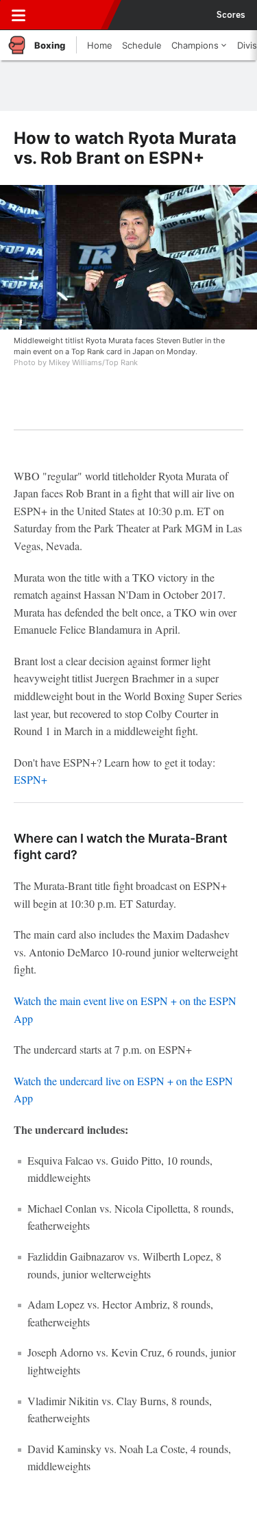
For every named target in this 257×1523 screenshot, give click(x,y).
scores (231, 15)
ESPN (73, 15)
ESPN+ (30, 779)
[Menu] (18, 15)
